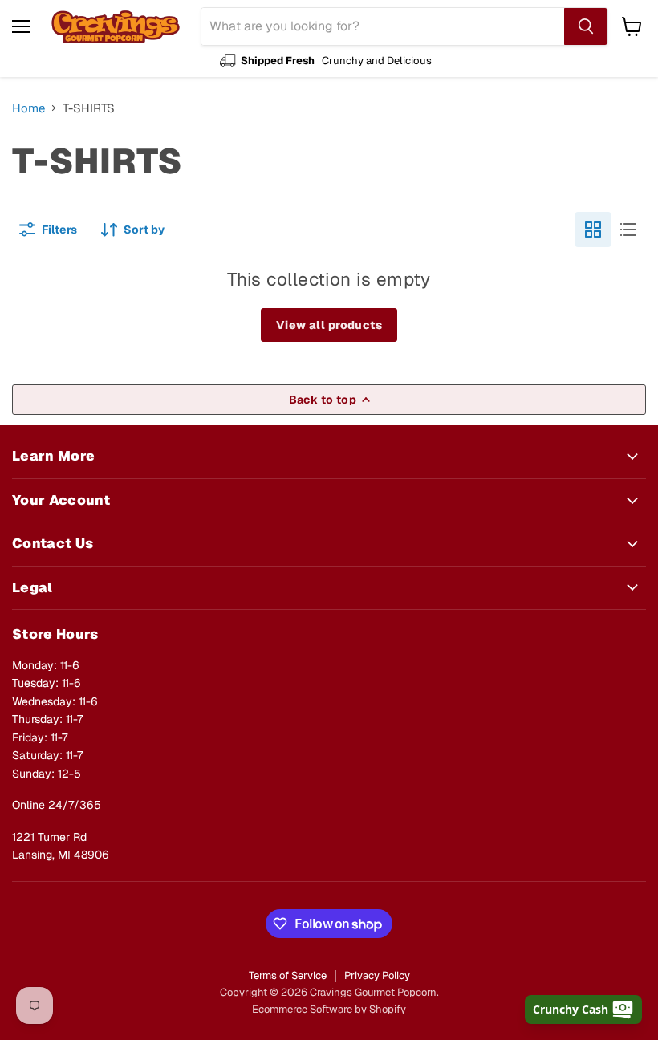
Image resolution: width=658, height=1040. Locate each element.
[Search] (585, 26)
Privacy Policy (377, 975)
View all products (329, 325)
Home (28, 108)
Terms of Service (288, 975)
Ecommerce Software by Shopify (329, 1009)
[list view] (628, 229)
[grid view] (593, 229)
